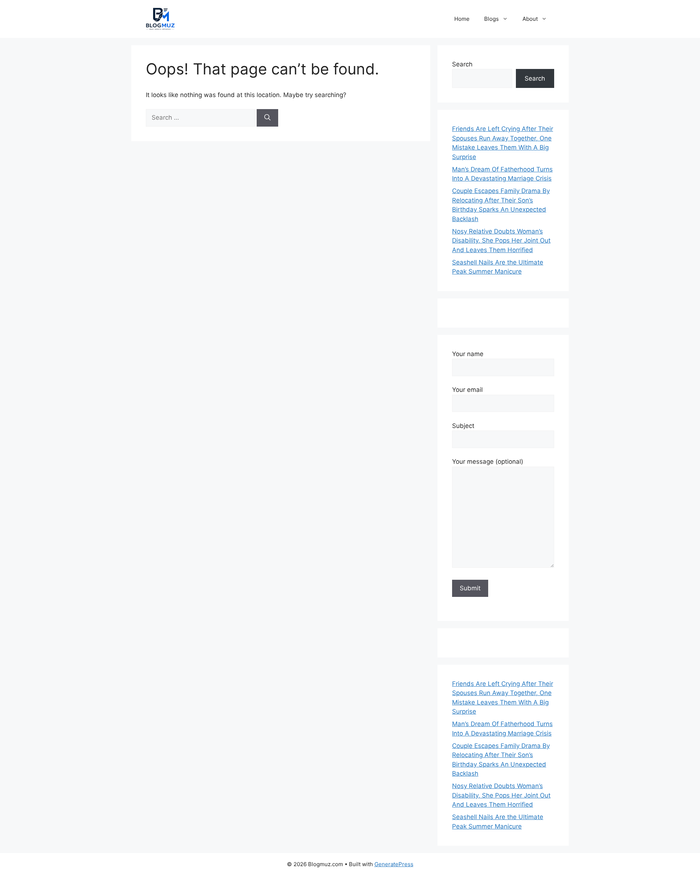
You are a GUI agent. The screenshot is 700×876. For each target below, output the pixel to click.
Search (462, 64)
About (530, 18)
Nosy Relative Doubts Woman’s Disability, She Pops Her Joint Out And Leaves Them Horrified (501, 241)
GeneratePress (393, 864)
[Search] (267, 118)
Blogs (491, 18)
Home (462, 18)
